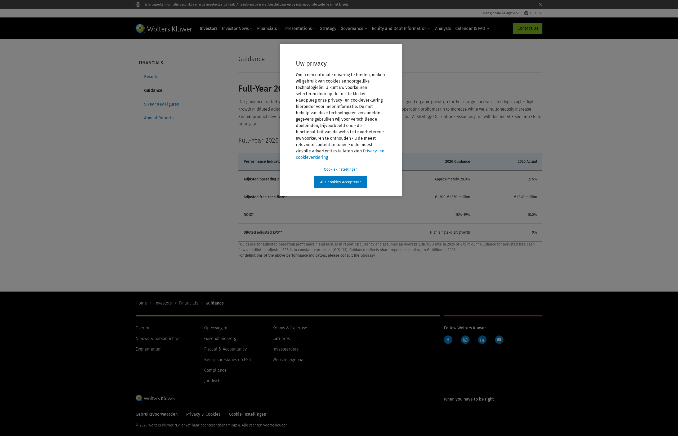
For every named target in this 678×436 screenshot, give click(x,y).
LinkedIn (482, 339)
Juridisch (212, 380)
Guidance (153, 90)
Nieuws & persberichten (158, 338)
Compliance (215, 370)
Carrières (281, 338)
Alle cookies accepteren (341, 182)
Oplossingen (215, 327)
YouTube (499, 339)
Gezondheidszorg (220, 338)
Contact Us (528, 28)
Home (141, 303)
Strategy (328, 28)
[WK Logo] (155, 398)
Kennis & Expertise (290, 327)
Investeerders (285, 349)
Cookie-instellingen (341, 169)
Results (151, 76)
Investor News (235, 28)
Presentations (298, 28)
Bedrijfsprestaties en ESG (227, 359)
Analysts (443, 28)
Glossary (367, 255)
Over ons (144, 327)
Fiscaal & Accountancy (225, 349)
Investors (209, 28)
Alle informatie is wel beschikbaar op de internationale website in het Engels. (293, 4)
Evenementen (149, 349)
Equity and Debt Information (399, 28)
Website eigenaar (289, 359)
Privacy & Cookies (203, 414)
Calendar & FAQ (470, 28)
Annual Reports (158, 117)
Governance (352, 28)
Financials (267, 28)
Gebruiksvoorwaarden (157, 414)
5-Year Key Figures (161, 104)
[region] (341, 120)
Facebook (448, 339)
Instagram (465, 339)
